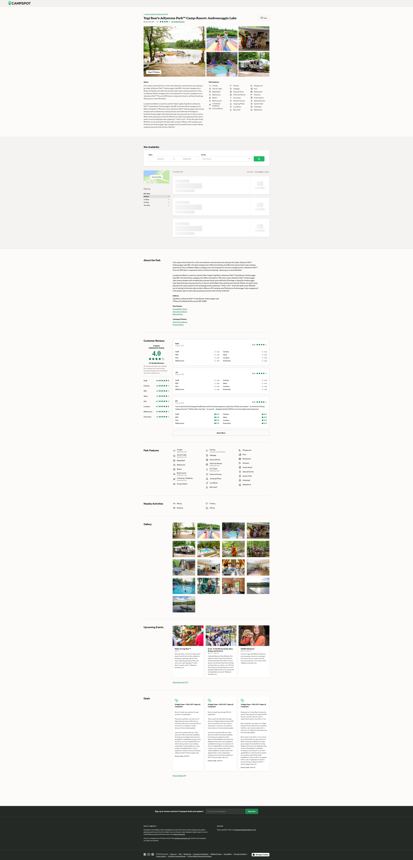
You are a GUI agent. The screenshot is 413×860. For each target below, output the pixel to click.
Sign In (377, 3)
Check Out (187, 159)
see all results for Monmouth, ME (156, 14)
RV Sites (156, 202)
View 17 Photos (154, 72)
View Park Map (156, 177)
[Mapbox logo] (178, 780)
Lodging (156, 199)
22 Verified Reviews (178, 22)
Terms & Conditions (180, 311)
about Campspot (179, 840)
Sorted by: (250, 172)
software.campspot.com (182, 844)
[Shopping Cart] (401, 3)
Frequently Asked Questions (243, 835)
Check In (160, 159)
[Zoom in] (266, 727)
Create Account (389, 3)
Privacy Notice (178, 324)
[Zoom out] (266, 730)
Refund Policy (178, 314)
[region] (221, 753)
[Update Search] (259, 158)
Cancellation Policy (180, 309)
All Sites (156, 196)
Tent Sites (156, 205)
